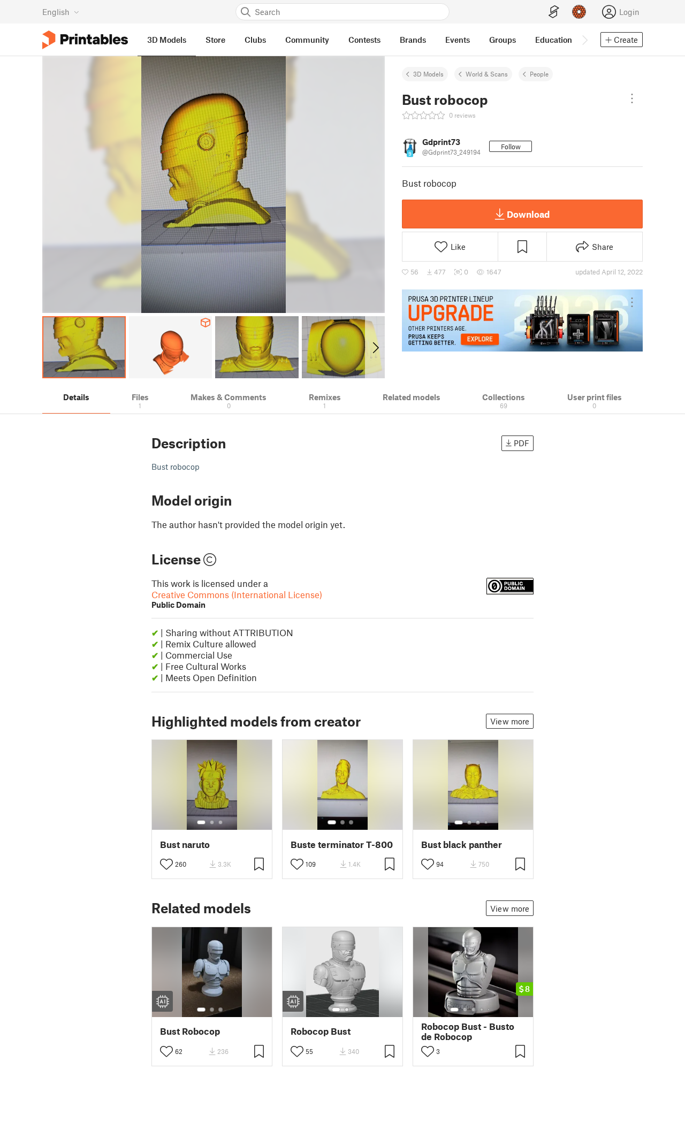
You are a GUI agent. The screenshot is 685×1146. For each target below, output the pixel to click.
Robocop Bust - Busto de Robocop (467, 1031)
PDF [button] (521, 443)
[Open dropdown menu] (632, 98)
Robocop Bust (321, 1031)
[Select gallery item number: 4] (486, 822)
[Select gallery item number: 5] (490, 1009)
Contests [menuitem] (364, 39)
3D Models (428, 74)
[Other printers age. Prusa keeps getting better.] (522, 320)
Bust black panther (461, 844)
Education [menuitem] (553, 39)
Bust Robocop (190, 1031)
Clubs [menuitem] (255, 39)
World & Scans (487, 74)
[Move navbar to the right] (584, 40)
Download (528, 214)
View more (509, 721)
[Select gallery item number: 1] (201, 822)
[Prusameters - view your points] (579, 12)
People (539, 74)
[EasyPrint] (554, 12)
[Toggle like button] (166, 864)
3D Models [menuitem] (166, 39)
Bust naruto (185, 844)
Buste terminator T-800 (342, 844)
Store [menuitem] (215, 39)
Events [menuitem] (457, 39)
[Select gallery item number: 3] (220, 822)
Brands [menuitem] (413, 39)
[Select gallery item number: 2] (212, 822)
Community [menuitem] (307, 39)
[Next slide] (375, 347)
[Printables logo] (85, 39)
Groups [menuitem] (502, 39)
